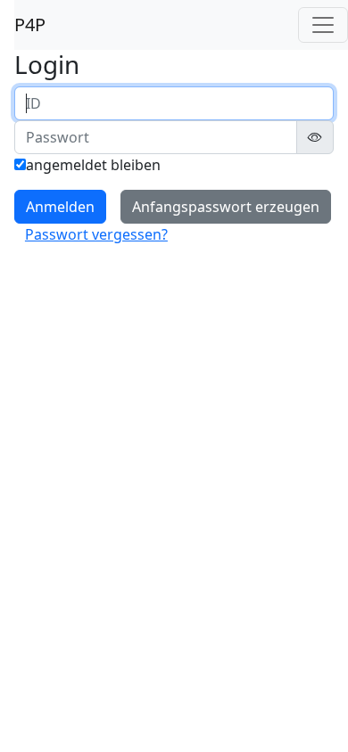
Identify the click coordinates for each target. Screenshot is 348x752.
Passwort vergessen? (96, 234)
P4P (30, 24)
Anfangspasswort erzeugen (225, 207)
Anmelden (60, 207)
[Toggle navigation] (323, 25)
